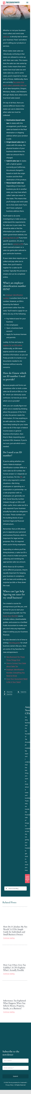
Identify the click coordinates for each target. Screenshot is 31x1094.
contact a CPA (18, 244)
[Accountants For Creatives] (6, 1027)
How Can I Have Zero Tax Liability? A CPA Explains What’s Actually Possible (14, 967)
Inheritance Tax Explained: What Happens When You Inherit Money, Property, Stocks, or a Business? (14, 1004)
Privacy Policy (9, 1085)
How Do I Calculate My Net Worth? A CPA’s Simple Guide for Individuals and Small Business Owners (15, 930)
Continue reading (8, 938)
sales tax (6, 37)
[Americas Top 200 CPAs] (15, 1039)
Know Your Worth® (10, 616)
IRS (21, 477)
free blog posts (14, 643)
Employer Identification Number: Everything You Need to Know (15, 672)
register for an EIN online (12, 345)
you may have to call (10, 238)
